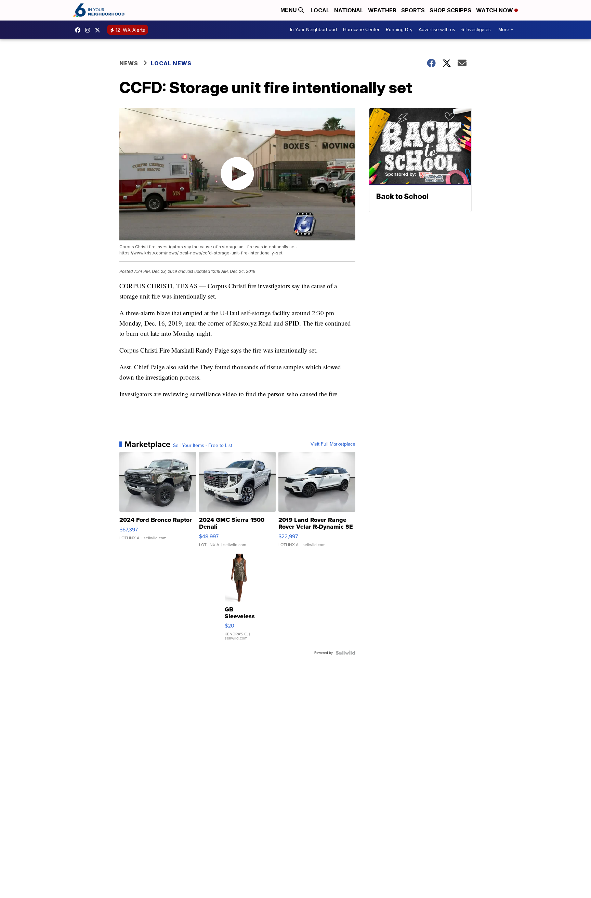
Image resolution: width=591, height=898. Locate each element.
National (348, 10)
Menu (289, 10)
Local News (171, 63)
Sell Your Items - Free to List (202, 445)
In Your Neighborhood (313, 29)
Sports (413, 10)
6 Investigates (476, 29)
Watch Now (495, 10)
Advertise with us (437, 29)
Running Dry (399, 29)
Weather (382, 10)
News (128, 63)
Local (320, 10)
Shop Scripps (450, 10)
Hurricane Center (361, 29)
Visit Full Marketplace (333, 444)
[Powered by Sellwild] (345, 652)
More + (505, 29)
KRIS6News (79, 30)
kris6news (89, 30)
